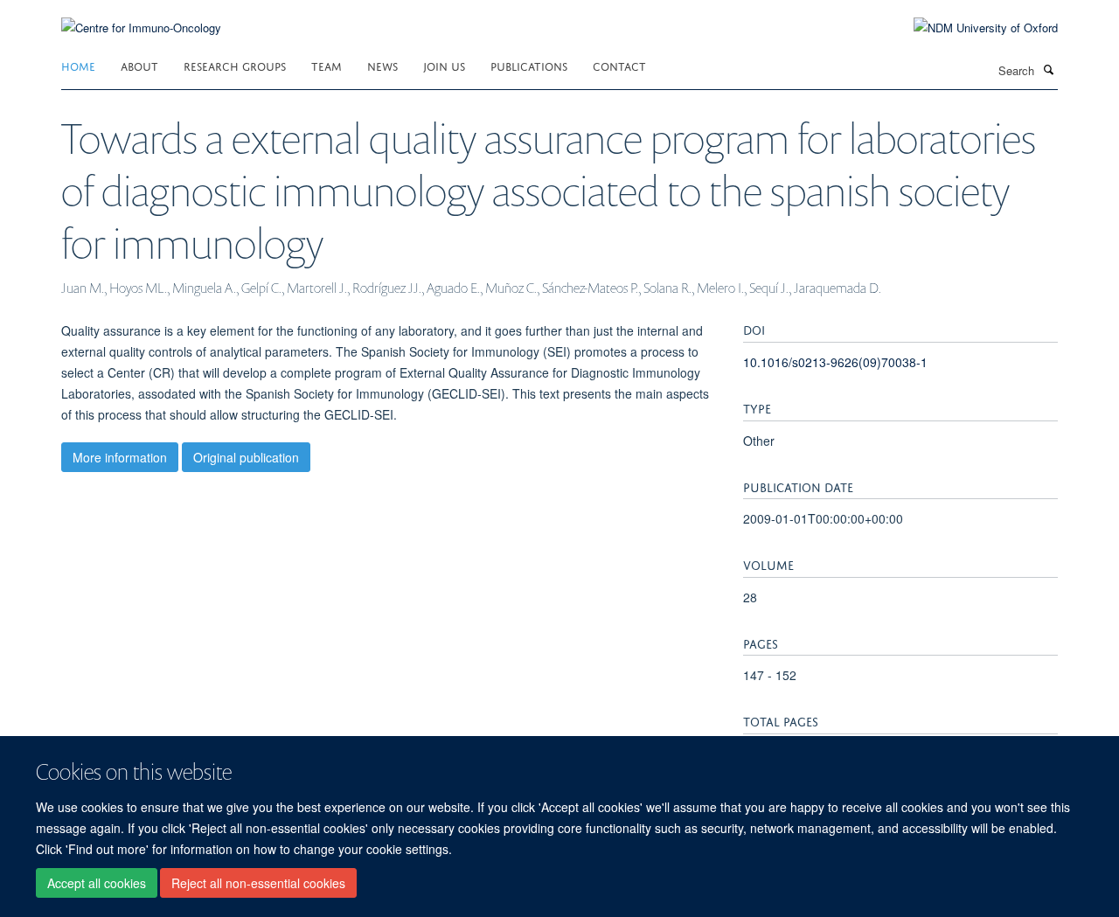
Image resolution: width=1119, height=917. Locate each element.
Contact (619, 65)
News (382, 65)
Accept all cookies (96, 883)
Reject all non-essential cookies (258, 883)
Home (78, 65)
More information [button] (120, 457)
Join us (444, 65)
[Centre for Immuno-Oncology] (141, 17)
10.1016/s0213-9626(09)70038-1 (835, 362)
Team (326, 65)
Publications (528, 65)
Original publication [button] (246, 457)
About (139, 65)
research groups (235, 65)
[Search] (1048, 69)
